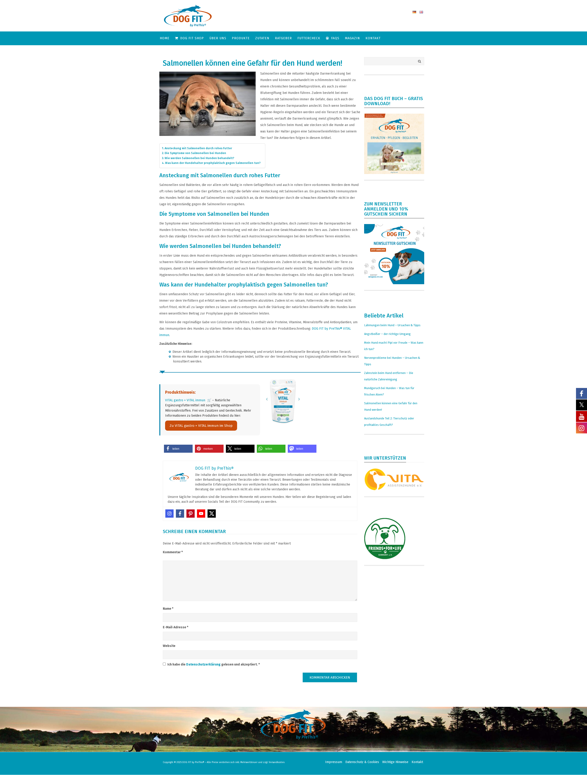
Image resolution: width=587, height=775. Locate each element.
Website (169, 646)
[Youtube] (201, 513)
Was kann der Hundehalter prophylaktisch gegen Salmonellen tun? (212, 163)
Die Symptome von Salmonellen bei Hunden (195, 153)
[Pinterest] (190, 513)
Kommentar (173, 552)
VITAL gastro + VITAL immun (185, 400)
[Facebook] (180, 513)
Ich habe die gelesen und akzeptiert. (213, 664)
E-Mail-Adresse (175, 627)
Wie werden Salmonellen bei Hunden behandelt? (199, 158)
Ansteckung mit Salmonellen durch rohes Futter (198, 148)
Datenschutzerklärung (203, 664)
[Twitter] (212, 513)
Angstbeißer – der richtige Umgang (387, 334)
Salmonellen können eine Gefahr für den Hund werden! (252, 63)
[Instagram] (169, 513)
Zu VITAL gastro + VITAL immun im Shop (201, 426)
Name (168, 609)
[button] (178, 449)
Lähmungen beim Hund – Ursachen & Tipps (392, 325)
